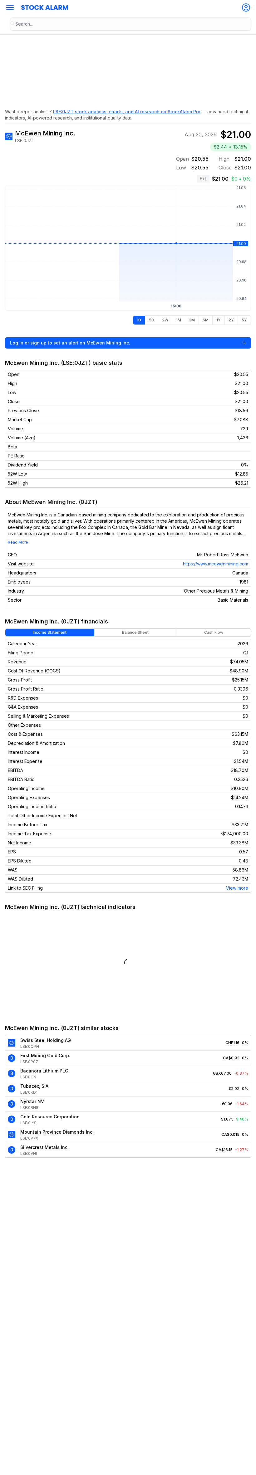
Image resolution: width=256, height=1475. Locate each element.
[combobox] (130, 24)
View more (237, 888)
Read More (18, 542)
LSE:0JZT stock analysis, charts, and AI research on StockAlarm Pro (126, 111)
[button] (10, 7)
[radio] (139, 320)
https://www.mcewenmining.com (215, 563)
